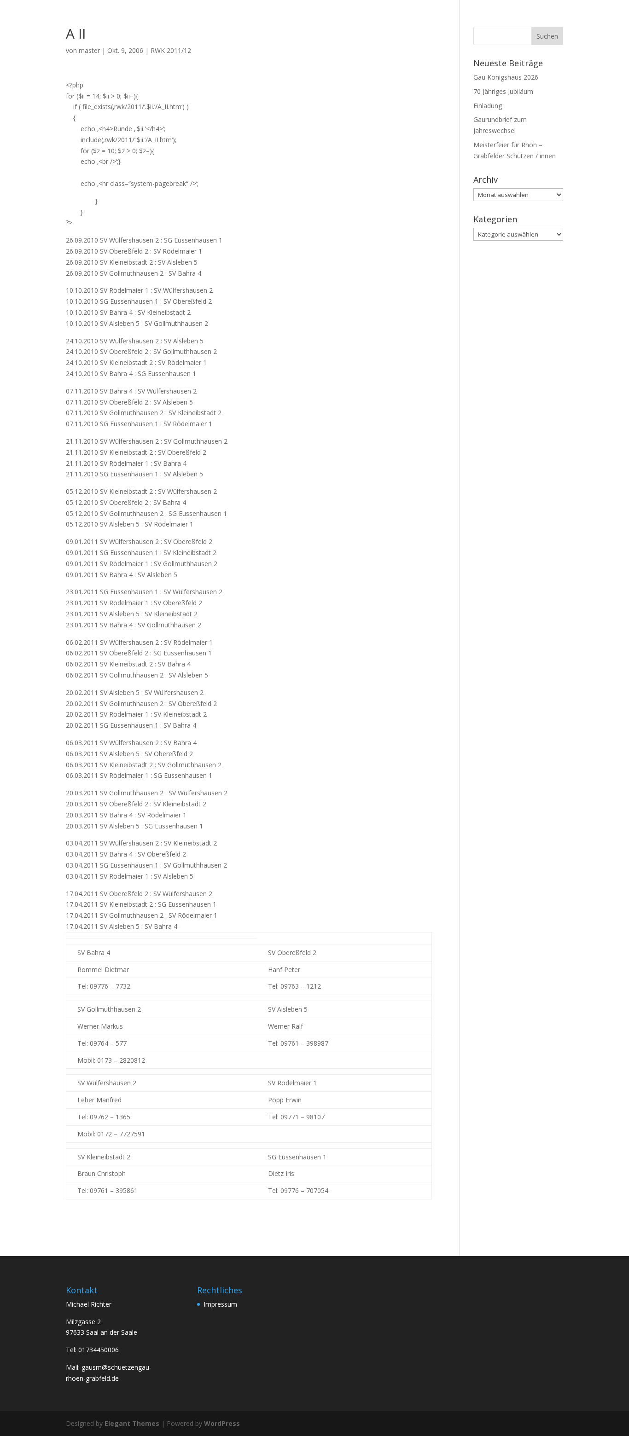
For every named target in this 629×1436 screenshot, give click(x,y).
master (89, 50)
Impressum (220, 1304)
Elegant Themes (132, 1423)
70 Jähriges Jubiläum (503, 91)
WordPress (222, 1423)
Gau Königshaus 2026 (505, 77)
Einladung (487, 105)
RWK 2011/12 (171, 50)
